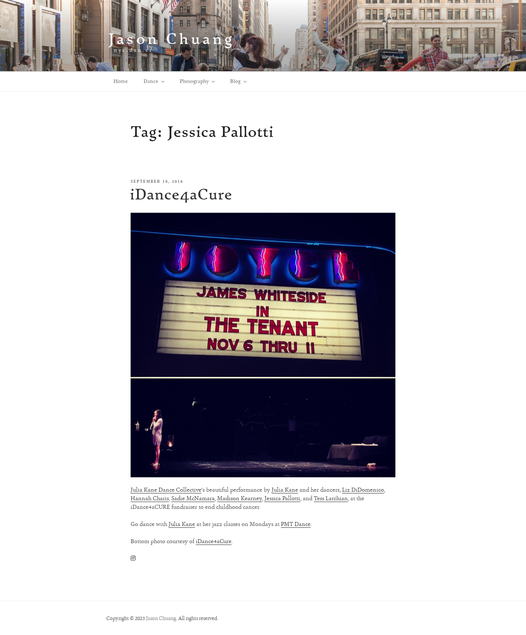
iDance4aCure (181, 194)
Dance (150, 81)
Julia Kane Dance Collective (166, 489)
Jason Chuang (171, 38)
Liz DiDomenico (363, 489)
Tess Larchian (331, 498)
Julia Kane (285, 489)
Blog (235, 81)
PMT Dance (296, 524)
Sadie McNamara (193, 498)
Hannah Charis (150, 498)
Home (120, 81)
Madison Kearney (239, 498)
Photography (194, 81)
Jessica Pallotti (282, 498)
